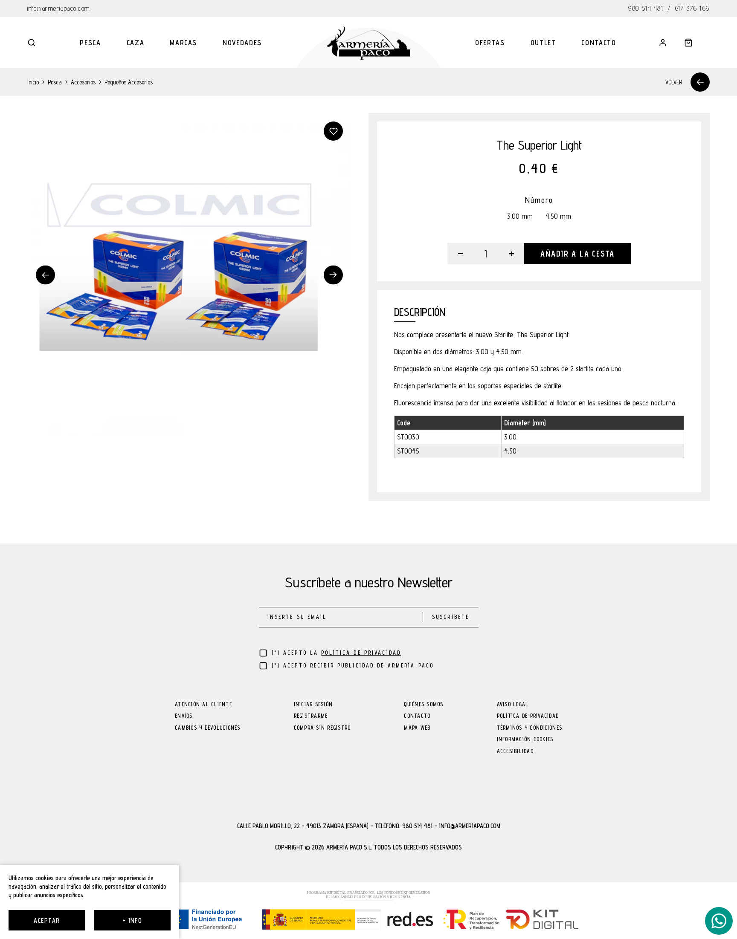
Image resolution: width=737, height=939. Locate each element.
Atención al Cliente (203, 705)
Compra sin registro (322, 728)
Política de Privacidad (528, 716)
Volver (673, 82)
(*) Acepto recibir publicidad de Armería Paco (353, 665)
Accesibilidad (515, 751)
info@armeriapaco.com (58, 8)
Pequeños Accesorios (128, 82)
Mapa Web (417, 728)
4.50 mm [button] (558, 216)
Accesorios (83, 82)
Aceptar (47, 920)
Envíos (184, 716)
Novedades (242, 42)
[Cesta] (688, 42)
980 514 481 (645, 8)
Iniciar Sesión (313, 705)
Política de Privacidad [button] (361, 653)
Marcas (183, 42)
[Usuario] (663, 42)
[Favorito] (333, 131)
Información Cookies (525, 740)
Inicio (33, 82)
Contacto (598, 42)
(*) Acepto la (336, 653)
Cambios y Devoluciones (208, 728)
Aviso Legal (513, 705)
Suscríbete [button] (450, 617)
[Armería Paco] (368, 43)
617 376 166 (692, 8)
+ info (132, 920)
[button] (31, 42)
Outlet (543, 42)
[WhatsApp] (719, 921)
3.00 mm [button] (520, 216)
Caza (136, 42)
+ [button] (511, 254)
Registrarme (311, 716)
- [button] (460, 254)
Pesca (90, 42)
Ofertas (490, 42)
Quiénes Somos (423, 705)
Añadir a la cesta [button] (577, 253)
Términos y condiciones (530, 728)
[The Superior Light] (189, 275)
